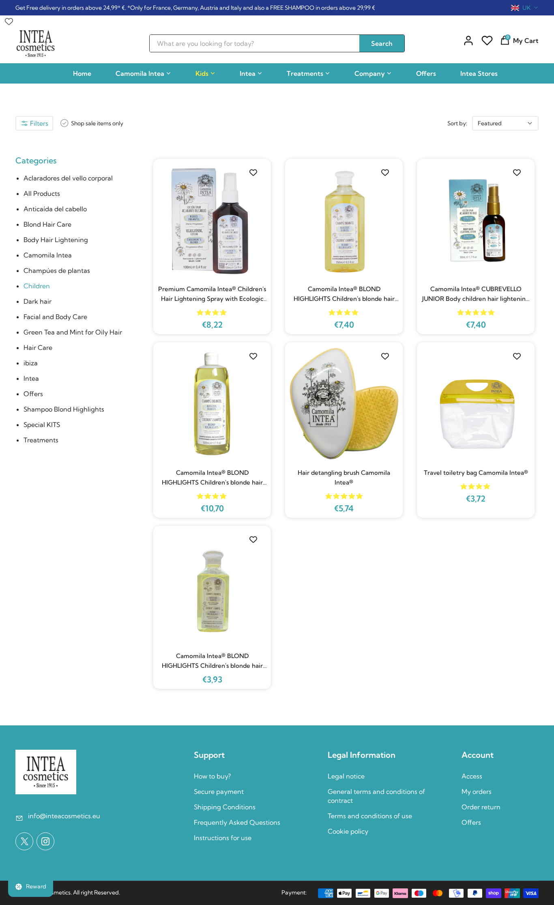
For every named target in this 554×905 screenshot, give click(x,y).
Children (37, 286)
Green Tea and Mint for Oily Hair (73, 332)
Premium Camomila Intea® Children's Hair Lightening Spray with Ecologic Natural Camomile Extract (212, 294)
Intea (248, 73)
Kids (201, 73)
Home (82, 73)
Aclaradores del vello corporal (68, 178)
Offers (426, 73)
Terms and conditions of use (370, 816)
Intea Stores (479, 73)
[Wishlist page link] (9, 19)
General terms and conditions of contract (376, 795)
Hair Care (38, 347)
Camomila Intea (140, 73)
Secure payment (219, 791)
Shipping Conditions (225, 807)
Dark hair (38, 301)
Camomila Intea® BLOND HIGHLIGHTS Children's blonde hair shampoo (344, 294)
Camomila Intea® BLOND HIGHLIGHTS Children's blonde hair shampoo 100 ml (212, 661)
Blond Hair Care (47, 224)
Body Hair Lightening (56, 240)
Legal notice (346, 776)
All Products (42, 193)
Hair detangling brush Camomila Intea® (344, 477)
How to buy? (212, 776)
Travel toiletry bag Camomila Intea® (476, 472)
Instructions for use (222, 838)
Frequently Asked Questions (237, 822)
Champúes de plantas (57, 270)
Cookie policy (348, 831)
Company (369, 73)
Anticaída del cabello (55, 209)
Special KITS (42, 424)
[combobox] (525, 7)
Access (472, 776)
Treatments (305, 73)
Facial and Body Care (55, 317)
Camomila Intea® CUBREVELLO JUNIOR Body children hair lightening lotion (475, 294)
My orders (477, 791)
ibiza (31, 363)
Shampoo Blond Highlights (64, 409)
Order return (481, 807)
